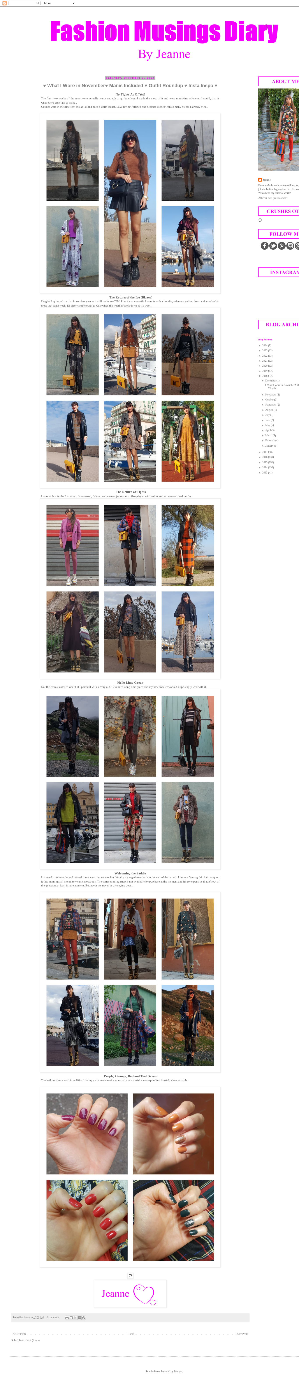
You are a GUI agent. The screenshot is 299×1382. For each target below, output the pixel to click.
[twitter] (273, 246)
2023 (265, 350)
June (268, 420)
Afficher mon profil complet (272, 197)
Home (131, 1333)
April (268, 430)
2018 (265, 376)
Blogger (178, 1371)
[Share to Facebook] (79, 1318)
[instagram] (290, 246)
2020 (265, 365)
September (271, 404)
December (270, 380)
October (269, 399)
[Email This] (67, 1318)
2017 (265, 452)
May (268, 425)
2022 (265, 355)
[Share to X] (75, 1318)
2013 (265, 472)
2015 (265, 462)
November (271, 394)
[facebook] (265, 246)
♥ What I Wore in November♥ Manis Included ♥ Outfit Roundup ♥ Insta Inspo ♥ (130, 85)
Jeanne (267, 179)
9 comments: (53, 1317)
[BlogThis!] (71, 1318)
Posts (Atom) (33, 1340)
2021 (265, 360)
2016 (265, 457)
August (269, 409)
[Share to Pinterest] (83, 1318)
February (270, 440)
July (267, 414)
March (269, 435)
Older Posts (242, 1333)
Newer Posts (19, 1333)
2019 (265, 371)
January (269, 445)
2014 (265, 467)
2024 (265, 345)
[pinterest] (282, 246)
